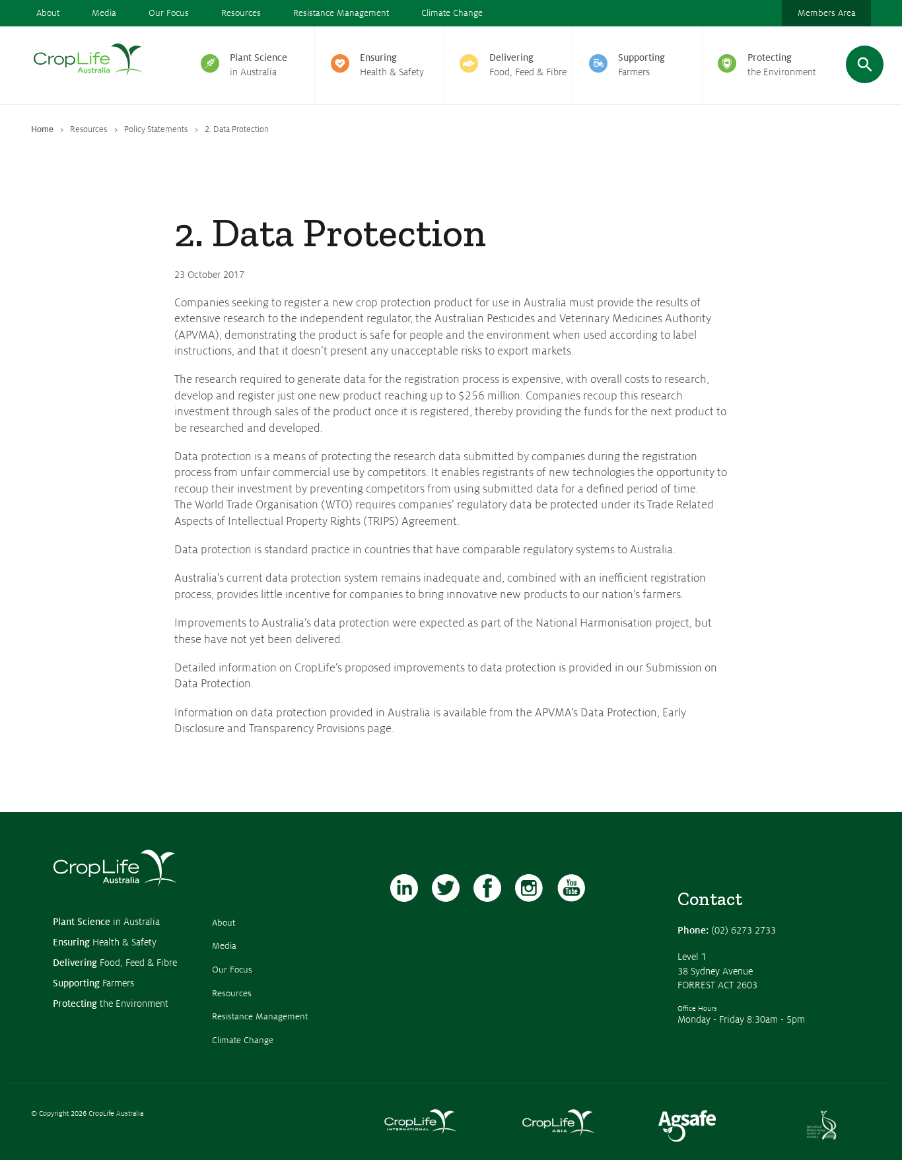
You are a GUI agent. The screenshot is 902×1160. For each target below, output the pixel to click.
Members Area (827, 13)
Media (104, 13)
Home (42, 129)
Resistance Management (341, 13)
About (47, 13)
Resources (241, 13)
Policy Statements (156, 129)
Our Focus (169, 13)
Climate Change (452, 13)
